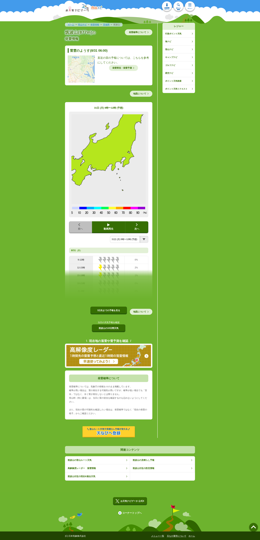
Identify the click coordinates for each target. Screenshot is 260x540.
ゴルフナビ (170, 65)
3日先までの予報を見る (108, 310)
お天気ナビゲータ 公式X (132, 501)
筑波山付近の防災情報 (143, 468)
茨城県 (106, 24)
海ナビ (168, 41)
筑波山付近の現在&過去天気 (81, 476)
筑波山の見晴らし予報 (143, 460)
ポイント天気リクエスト (176, 89)
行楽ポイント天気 (173, 33)
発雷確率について (137, 32)
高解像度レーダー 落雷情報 (82, 468)
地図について (139, 93)
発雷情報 (94, 24)
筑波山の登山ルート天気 (80, 460)
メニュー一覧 (157, 536)
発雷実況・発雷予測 (122, 68)
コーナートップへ (132, 513)
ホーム (71, 24)
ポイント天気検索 (173, 81)
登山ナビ (82, 24)
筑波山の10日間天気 (108, 328)
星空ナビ (169, 73)
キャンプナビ (171, 57)
